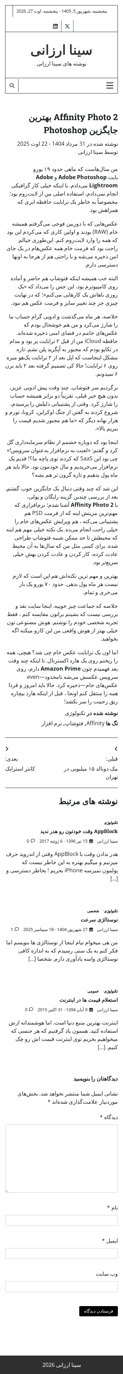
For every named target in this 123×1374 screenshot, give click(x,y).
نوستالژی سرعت (99, 919)
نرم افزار (51, 723)
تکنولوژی (75, 713)
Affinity (95, 723)
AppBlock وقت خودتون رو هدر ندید (79, 831)
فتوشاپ (74, 723)
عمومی (93, 991)
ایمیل (110, 1240)
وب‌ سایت (107, 1273)
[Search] (11, 85)
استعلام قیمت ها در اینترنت (88, 999)
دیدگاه (109, 1117)
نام (112, 1207)
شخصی (93, 911)
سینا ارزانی (61, 50)
